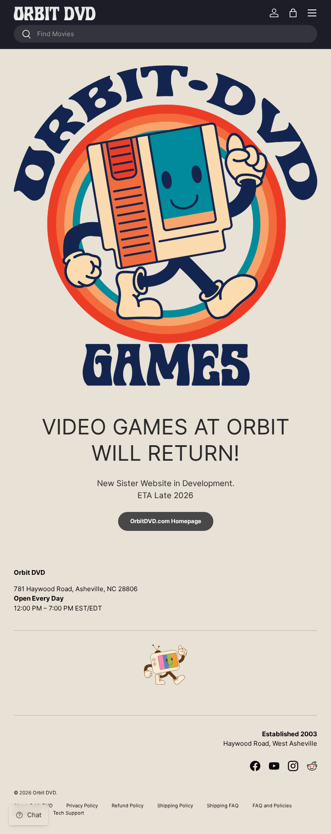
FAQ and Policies (272, 806)
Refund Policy (128, 806)
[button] (293, 12)
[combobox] (165, 34)
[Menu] (312, 12)
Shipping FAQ (223, 806)
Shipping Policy (175, 806)
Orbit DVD (44, 793)
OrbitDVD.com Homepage (165, 521)
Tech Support (68, 813)
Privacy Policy (82, 806)
